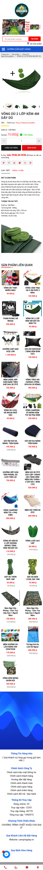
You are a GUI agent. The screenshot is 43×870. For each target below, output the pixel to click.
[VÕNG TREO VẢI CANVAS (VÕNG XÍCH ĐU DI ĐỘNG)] (32, 370)
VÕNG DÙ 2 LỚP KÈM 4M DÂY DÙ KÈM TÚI (32, 320)
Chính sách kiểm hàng (22, 790)
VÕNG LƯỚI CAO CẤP (32, 542)
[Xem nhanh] (6, 325)
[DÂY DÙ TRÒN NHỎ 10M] (10, 567)
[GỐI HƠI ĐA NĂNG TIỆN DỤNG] (32, 431)
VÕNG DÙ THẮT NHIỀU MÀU (10, 289)
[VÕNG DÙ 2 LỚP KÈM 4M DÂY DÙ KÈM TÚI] (32, 308)
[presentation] (3, 106)
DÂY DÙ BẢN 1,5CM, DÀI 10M (33, 578)
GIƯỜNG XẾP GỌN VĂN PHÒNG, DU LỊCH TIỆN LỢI (10, 474)
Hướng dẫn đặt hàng (19, 49)
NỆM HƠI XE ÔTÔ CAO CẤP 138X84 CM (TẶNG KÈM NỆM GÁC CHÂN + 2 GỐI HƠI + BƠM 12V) (32, 478)
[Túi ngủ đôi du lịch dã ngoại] (32, 634)
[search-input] (21, 39)
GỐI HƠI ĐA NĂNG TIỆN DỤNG (32, 442)
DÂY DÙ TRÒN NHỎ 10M (10, 578)
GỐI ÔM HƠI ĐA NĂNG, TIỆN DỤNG (11, 442)
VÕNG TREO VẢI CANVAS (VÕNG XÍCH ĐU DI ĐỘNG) (32, 382)
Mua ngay (15, 326)
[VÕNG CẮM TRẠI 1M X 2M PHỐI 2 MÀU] (32, 278)
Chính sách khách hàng (21, 776)
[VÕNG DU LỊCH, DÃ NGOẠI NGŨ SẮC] (10, 400)
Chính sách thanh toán (22, 783)
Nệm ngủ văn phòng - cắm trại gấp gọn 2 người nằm (32, 612)
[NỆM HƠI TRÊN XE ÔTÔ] (32, 500)
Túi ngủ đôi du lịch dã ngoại (32, 645)
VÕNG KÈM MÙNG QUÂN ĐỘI (10, 679)
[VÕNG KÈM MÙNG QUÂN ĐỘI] (10, 668)
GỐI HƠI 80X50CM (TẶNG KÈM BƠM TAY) (32, 351)
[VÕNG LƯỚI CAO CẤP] (32, 531)
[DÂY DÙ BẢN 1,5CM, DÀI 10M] (32, 567)
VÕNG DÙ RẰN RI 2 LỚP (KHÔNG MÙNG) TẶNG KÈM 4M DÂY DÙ (10, 544)
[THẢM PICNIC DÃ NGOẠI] (10, 308)
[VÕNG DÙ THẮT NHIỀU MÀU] (10, 278)
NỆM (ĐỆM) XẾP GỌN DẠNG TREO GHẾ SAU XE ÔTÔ (10, 382)
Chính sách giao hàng (21, 786)
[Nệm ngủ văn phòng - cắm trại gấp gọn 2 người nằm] (32, 598)
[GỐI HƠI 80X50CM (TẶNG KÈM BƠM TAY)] (32, 339)
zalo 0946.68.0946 (16, 155)
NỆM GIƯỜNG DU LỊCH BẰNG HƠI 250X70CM (10, 646)
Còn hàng (28, 135)
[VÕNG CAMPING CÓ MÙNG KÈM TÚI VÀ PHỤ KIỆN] (32, 400)
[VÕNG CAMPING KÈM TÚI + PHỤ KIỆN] (10, 500)
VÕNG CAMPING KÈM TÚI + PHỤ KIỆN (10, 512)
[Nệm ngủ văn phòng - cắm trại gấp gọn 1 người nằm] (10, 598)
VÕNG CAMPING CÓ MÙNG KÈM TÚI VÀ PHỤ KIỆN (32, 412)
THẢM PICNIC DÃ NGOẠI (10, 319)
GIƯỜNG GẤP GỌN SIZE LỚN (10, 350)
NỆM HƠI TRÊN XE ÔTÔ (32, 511)
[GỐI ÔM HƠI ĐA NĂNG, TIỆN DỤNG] (10, 431)
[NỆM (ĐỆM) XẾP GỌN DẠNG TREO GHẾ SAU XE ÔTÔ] (10, 370)
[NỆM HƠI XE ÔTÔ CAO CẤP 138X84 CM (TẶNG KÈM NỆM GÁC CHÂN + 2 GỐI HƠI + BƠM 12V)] (32, 462)
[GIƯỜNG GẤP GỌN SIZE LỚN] (10, 339)
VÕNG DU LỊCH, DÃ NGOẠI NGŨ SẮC (10, 412)
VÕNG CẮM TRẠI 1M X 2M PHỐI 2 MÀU (32, 290)
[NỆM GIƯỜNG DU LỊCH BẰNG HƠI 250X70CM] (10, 634)
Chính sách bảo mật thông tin (21, 772)
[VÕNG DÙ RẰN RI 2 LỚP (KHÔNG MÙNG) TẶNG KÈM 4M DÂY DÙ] (10, 531)
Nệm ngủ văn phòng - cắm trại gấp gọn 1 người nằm (10, 612)
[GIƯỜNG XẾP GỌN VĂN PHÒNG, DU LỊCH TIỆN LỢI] (10, 462)
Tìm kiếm (34, 39)
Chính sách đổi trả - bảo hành (21, 794)
